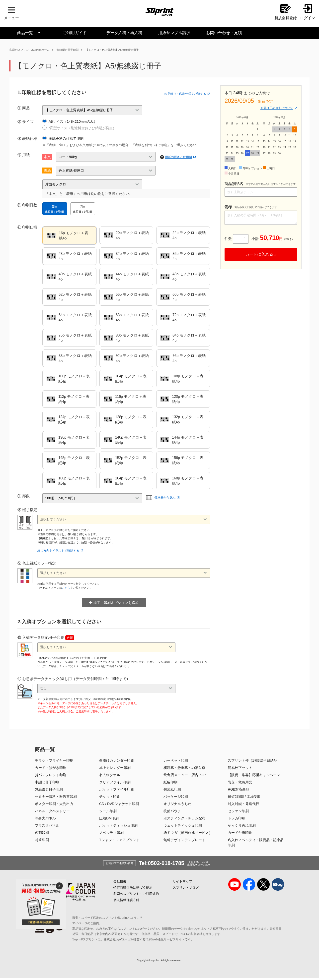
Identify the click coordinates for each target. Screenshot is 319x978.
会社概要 (119, 881)
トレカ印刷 (236, 818)
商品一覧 (25, 33)
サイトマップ (182, 881)
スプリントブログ (186, 887)
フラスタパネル (47, 825)
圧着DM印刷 (109, 818)
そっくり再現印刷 (242, 825)
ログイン (307, 18)
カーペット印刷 (175, 760)
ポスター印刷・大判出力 (54, 804)
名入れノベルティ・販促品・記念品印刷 (256, 842)
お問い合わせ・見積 (224, 33)
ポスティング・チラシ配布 (184, 818)
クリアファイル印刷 (115, 782)
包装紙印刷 (172, 789)
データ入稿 (124, 33)
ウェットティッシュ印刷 (182, 825)
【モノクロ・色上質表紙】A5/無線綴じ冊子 (112, 49)
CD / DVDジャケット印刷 (119, 804)
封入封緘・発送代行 (243, 804)
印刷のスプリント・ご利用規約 (136, 894)
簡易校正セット (240, 768)
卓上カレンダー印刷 (115, 768)
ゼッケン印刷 (238, 811)
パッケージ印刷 (175, 797)
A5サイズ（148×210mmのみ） (73, 121)
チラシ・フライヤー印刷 (54, 760)
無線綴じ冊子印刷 (68, 49)
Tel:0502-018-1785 (161, 863)
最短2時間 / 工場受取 (244, 797)
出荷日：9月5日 (55, 208)
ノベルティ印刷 (111, 833)
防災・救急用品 (240, 782)
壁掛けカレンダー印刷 (116, 760)
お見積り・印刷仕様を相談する (185, 93)
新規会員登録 (285, 18)
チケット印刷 (109, 797)
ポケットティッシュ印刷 (118, 825)
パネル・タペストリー (52, 811)
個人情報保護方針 (126, 900)
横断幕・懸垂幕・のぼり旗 (184, 768)
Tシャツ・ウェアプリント (119, 840)
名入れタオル (109, 775)
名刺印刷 (42, 833)
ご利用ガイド (75, 33)
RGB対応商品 (238, 789)
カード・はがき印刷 (50, 768)
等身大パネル (45, 818)
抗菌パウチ (172, 811)
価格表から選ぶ (165, 497)
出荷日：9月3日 (82, 208)
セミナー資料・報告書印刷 (56, 797)
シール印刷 (108, 811)
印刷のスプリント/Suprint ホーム (29, 49)
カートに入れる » (260, 254)
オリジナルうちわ (177, 804)
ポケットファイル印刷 (116, 789)
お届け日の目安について (276, 108)
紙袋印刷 (170, 782)
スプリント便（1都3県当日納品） (254, 760)
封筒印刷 (42, 840)
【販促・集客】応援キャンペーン (254, 775)
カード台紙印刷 (240, 833)
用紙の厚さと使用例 (178, 157)
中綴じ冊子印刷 (47, 782)
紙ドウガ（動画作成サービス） (187, 833)
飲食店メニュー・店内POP (184, 775)
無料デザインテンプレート (184, 840)
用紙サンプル (174, 33)
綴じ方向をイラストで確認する (58, 550)
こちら (66, 587)
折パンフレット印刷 (50, 775)
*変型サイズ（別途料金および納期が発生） (82, 128)
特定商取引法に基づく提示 (132, 887)
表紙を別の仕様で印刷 (66, 138)
